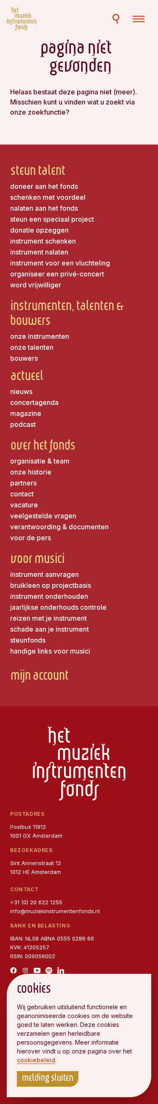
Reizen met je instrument (48, 618)
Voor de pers (30, 537)
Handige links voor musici (50, 651)
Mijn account (39, 677)
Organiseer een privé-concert (57, 274)
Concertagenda (34, 402)
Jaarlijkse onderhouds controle (58, 607)
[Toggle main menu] (138, 19)
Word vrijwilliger (35, 285)
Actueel (26, 377)
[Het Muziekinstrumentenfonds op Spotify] (49, 970)
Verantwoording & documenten (59, 527)
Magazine (25, 413)
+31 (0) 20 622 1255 (36, 902)
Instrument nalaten (39, 252)
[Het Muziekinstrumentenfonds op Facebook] (13, 970)
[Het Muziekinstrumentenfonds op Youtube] (37, 970)
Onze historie (30, 472)
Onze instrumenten (39, 336)
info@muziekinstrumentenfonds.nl (55, 911)
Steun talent (37, 172)
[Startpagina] (21, 19)
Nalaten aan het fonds (44, 208)
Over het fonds (42, 446)
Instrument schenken (43, 241)
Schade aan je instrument (49, 629)
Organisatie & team (40, 461)
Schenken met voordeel (48, 197)
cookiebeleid (36, 1060)
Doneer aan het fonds (44, 186)
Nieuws (21, 391)
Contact (22, 494)
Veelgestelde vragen (43, 516)
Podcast (23, 424)
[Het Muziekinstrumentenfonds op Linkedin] (61, 970)
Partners (23, 483)
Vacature (24, 505)
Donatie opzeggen (39, 230)
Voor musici (37, 560)
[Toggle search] (116, 19)
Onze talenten (32, 347)
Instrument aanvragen (44, 574)
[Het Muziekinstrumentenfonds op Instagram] (25, 970)
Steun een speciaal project (52, 219)
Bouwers (24, 358)
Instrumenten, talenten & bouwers (67, 315)
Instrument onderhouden (49, 596)
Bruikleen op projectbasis (50, 585)
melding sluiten (47, 1078)
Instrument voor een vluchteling (60, 263)
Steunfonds (28, 640)
